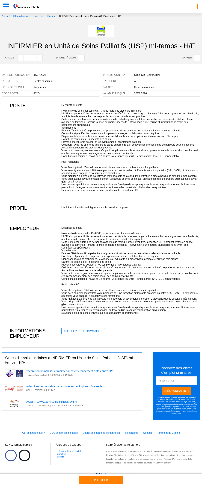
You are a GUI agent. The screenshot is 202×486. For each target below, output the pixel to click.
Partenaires (131, 432)
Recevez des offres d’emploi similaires (176, 370)
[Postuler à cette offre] (101, 477)
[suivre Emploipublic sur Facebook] (11, 455)
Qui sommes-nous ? (33, 432)
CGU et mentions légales (64, 432)
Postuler (101, 480)
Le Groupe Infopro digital (68, 451)
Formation (61, 454)
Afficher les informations (83, 331)
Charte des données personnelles (101, 432)
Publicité (60, 456)
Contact (147, 432)
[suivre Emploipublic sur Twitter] (24, 455)
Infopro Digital (184, 406)
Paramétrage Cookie (168, 432)
